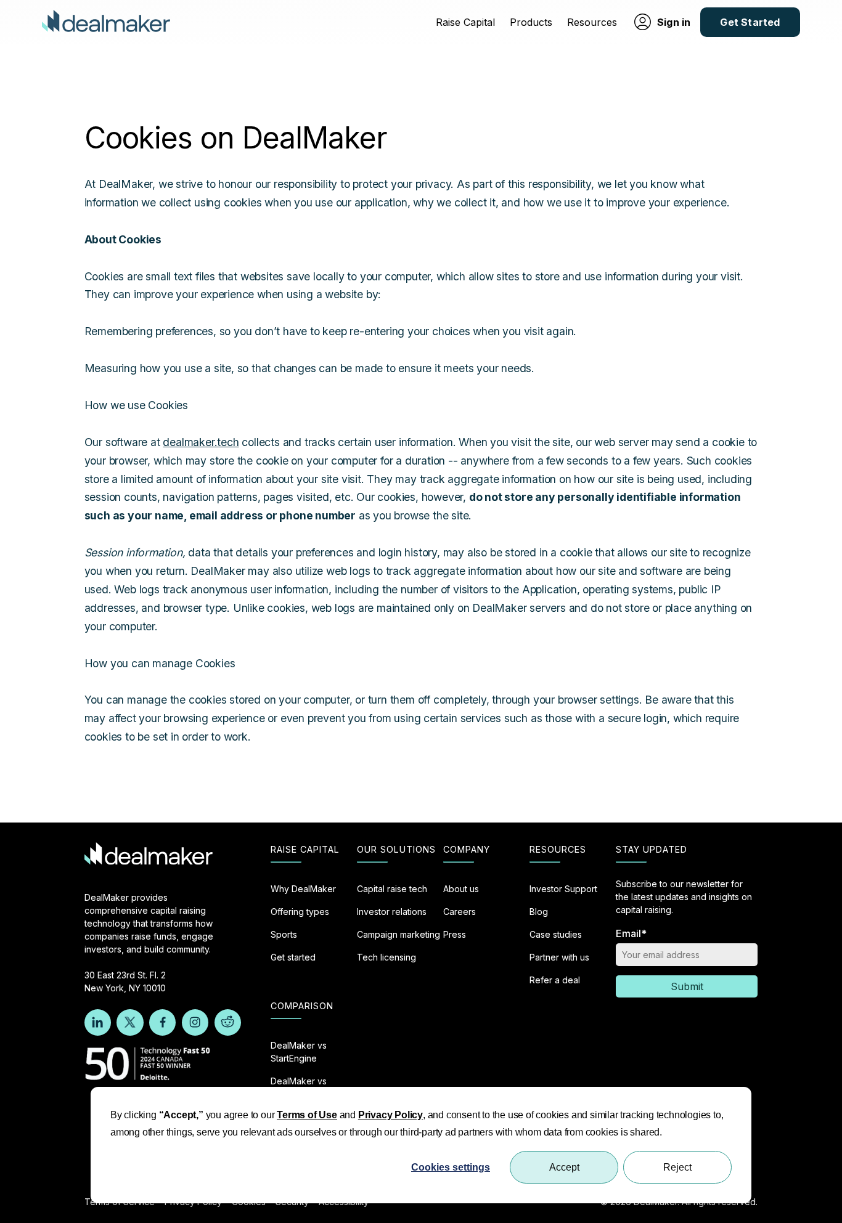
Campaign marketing (398, 934)
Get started (293, 957)
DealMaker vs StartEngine (299, 1051)
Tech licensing (386, 957)
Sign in (673, 22)
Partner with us (559, 957)
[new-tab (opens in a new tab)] (97, 1022)
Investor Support (563, 889)
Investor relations (392, 911)
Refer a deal (554, 980)
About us (461, 889)
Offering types (300, 911)
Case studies (555, 934)
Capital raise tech (392, 889)
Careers (459, 911)
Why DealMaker (303, 889)
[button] (465, 22)
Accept (564, 1167)
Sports (284, 934)
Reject (677, 1167)
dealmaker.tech (201, 442)
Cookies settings (450, 1167)
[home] (106, 22)
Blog (538, 911)
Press (454, 934)
